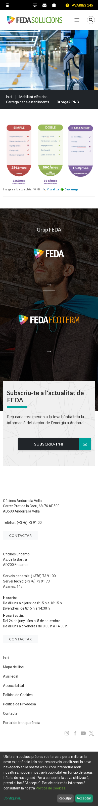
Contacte (10, 713)
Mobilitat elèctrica (33, 97)
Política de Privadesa (19, 704)
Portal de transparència (21, 723)
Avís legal (10, 676)
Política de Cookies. (51, 788)
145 (20, 586)
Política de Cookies (18, 695)
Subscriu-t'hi (48, 444)
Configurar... (13, 798)
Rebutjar (65, 798)
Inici (9, 97)
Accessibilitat (13, 686)
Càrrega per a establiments (27, 102)
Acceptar (84, 798)
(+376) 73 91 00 (29, 523)
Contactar (20, 535)
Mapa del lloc (13, 667)
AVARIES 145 (82, 5)
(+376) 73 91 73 (37, 581)
